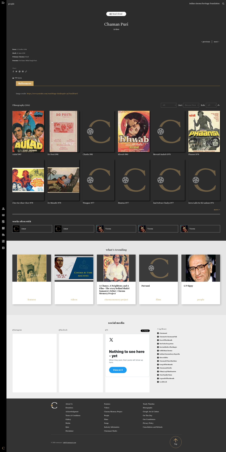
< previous (205, 42)
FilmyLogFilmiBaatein (167, 371)
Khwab (121, 154)
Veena (108, 228)
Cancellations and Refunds (153, 427)
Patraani (145, 286)
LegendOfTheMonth (166, 378)
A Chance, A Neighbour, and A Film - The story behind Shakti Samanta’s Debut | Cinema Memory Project (114, 290)
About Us (69, 404)
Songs (106, 423)
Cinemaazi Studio (110, 431)
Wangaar (86, 203)
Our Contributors (149, 419)
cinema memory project (116, 299)
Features (107, 404)
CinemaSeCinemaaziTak (168, 337)
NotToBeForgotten (166, 344)
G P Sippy (188, 286)
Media (68, 423)
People (106, 415)
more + (217, 209)
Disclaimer (69, 431)
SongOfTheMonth (166, 364)
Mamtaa (121, 203)
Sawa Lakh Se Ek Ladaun (199, 203)
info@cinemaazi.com (69, 442)
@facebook (63, 330)
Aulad (14, 154)
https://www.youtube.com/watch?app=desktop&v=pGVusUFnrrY (52, 94)
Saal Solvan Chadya (161, 203)
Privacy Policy (148, 423)
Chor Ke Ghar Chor (20, 203)
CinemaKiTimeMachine (168, 361)
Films (106, 419)
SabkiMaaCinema (165, 350)
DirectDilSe (163, 357)
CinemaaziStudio (165, 368)
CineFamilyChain (165, 375)
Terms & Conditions (73, 415)
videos (74, 299)
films (158, 299)
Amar (23, 228)
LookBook (163, 382)
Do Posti (51, 154)
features (32, 299)
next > (216, 42)
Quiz (67, 427)
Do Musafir (52, 203)
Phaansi (191, 154)
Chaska (86, 154)
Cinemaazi (163, 333)
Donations (69, 407)
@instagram (17, 330)
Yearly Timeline (149, 404)
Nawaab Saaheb (160, 154)
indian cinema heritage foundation (204, 3)
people (11, 4)
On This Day (147, 415)
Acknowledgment (72, 411)
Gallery (68, 419)
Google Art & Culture (151, 411)
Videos (106, 407)
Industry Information (111, 427)
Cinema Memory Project (113, 411)
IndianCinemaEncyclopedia (169, 354)
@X (106, 330)
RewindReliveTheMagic (168, 347)
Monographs (147, 407)
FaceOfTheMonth (165, 340)
